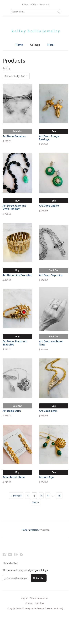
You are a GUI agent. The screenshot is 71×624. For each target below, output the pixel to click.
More (50, 44)
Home (19, 44)
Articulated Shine (14, 477)
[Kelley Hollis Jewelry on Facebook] (4, 554)
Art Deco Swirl (12, 410)
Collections (34, 529)
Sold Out (17, 131)
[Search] (59, 11)
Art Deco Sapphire (51, 275)
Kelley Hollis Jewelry (34, 608)
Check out (44, 4)
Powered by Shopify (54, 608)
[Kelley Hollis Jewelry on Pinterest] (16, 554)
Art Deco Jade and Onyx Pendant (14, 207)
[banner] (35, 29)
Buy (54, 131)
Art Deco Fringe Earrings (49, 138)
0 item (29, 4)
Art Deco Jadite (49, 205)
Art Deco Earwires (14, 136)
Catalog (35, 44)
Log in (24, 598)
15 (59, 495)
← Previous (16, 495)
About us (39, 603)
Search (29, 603)
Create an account (39, 598)
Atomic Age (46, 477)
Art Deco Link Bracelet (17, 275)
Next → (35, 502)
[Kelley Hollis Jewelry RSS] (21, 554)
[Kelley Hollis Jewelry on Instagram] (10, 554)
